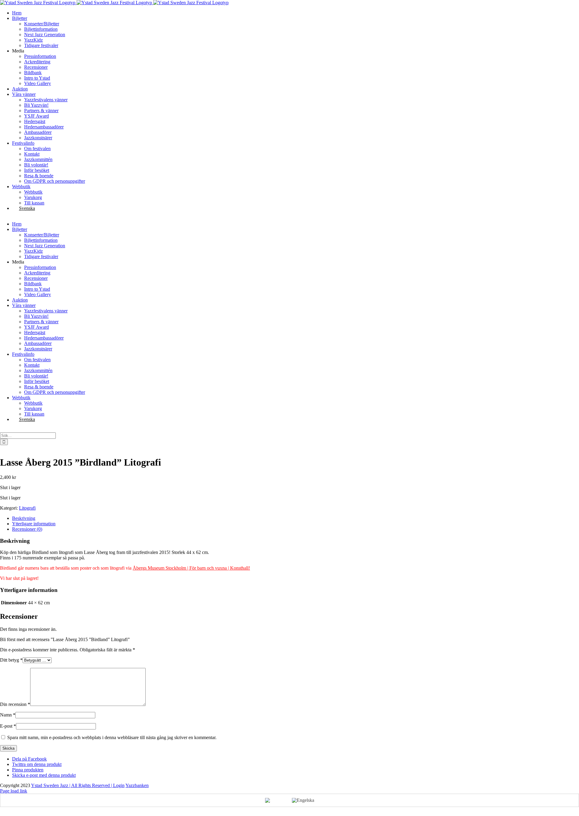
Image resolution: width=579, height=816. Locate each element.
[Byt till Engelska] (303, 800)
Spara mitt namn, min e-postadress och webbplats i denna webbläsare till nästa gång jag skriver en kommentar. (112, 737)
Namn (7, 714)
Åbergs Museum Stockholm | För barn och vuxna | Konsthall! (191, 568)
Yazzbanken (137, 785)
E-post (8, 726)
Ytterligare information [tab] (33, 523)
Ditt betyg (11, 660)
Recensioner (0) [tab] (27, 529)
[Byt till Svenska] (275, 800)
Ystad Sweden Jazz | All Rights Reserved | (72, 785)
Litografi (27, 508)
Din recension (15, 704)
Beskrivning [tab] (23, 518)
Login (119, 785)
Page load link (13, 790)
